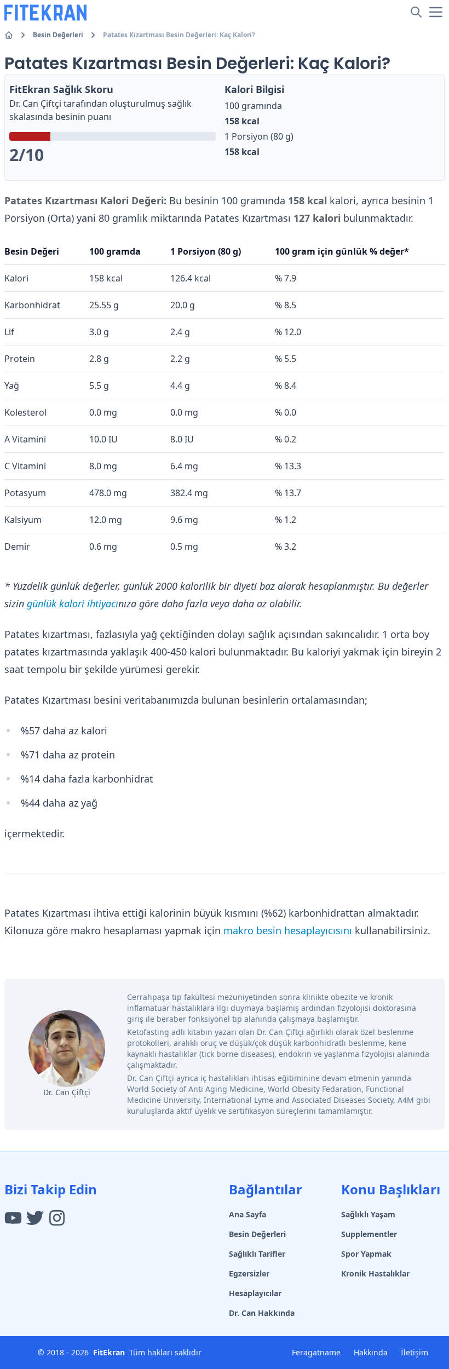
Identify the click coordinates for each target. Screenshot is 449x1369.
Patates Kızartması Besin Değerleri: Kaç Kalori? (179, 35)
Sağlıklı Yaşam (368, 1214)
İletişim (414, 1352)
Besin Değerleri (58, 35)
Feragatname (316, 1352)
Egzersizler (249, 1273)
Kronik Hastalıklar (375, 1273)
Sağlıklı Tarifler (257, 1254)
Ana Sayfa (247, 1214)
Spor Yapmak (366, 1254)
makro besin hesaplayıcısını (287, 930)
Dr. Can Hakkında (262, 1313)
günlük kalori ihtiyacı (72, 603)
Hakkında (371, 1352)
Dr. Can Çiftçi (35, 103)
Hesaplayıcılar (255, 1293)
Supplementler (369, 1234)
